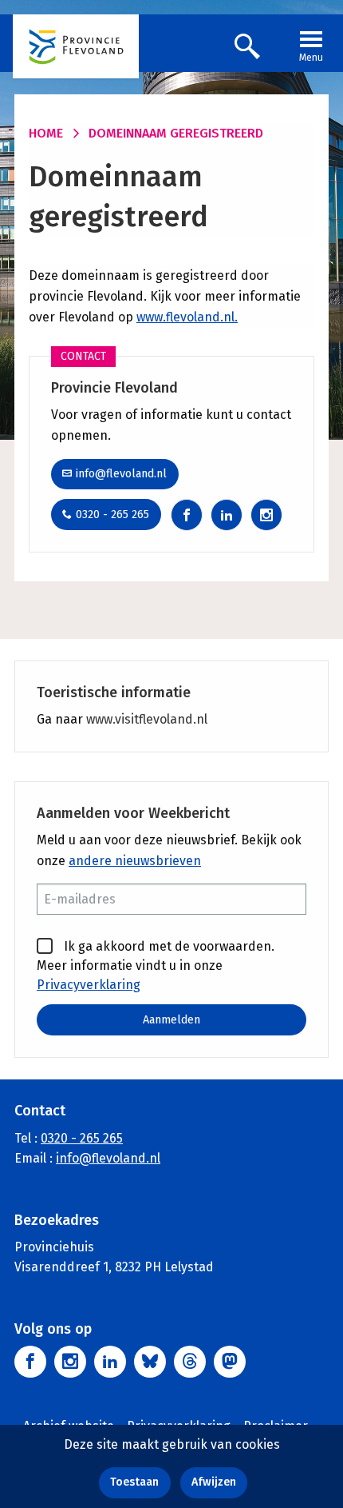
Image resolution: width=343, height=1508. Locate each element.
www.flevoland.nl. (187, 317)
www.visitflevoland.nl (146, 719)
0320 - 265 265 (112, 514)
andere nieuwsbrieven (135, 860)
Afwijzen (213, 1482)
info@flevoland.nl (121, 474)
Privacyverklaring (88, 984)
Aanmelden (171, 1020)
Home (46, 133)
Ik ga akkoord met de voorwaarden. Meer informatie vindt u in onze (155, 965)
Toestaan (134, 1482)
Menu (311, 57)
